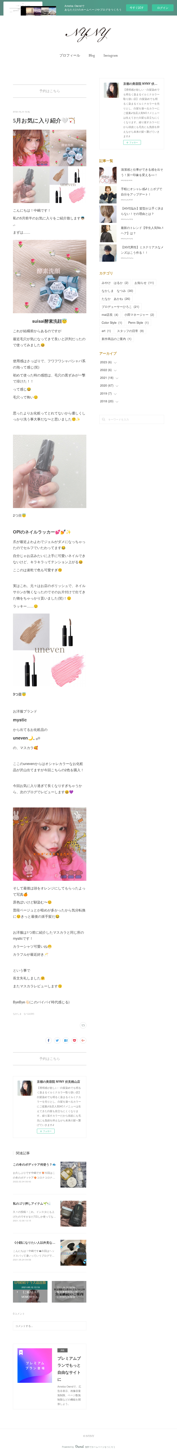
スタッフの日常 (130, 331)
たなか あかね (116, 298)
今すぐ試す (137, 7)
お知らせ (144, 282)
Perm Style (138, 322)
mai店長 (110, 314)
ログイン (162, 8)
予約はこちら (49, 91)
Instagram (111, 55)
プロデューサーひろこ (120, 306)
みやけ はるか (115, 282)
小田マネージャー (139, 314)
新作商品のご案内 (116, 339)
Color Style (112, 322)
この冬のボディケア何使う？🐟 (34, 1164)
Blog (92, 55)
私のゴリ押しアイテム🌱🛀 (32, 1203)
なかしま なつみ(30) (23, 1013)
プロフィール (69, 55)
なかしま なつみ (117, 290)
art (106, 331)
